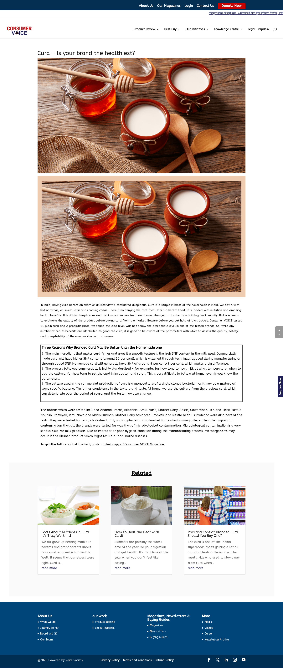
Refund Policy (164, 660)
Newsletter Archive (217, 639)
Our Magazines (169, 6)
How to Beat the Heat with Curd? (137, 534)
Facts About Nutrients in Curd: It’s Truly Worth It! (65, 534)
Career (209, 633)
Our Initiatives (195, 29)
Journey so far (49, 628)
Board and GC (48, 633)
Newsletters (158, 631)
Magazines (156, 625)
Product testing (105, 622)
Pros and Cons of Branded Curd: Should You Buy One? (213, 534)
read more (49, 568)
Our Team (46, 639)
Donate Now (232, 6)
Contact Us (205, 6)
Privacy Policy (110, 660)
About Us (146, 6)
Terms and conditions (137, 660)
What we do (48, 622)
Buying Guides (158, 637)
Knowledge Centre (226, 29)
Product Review (144, 29)
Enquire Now (280, 386)
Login (188, 6)
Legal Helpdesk (258, 29)
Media (208, 622)
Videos (209, 628)
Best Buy (170, 29)
